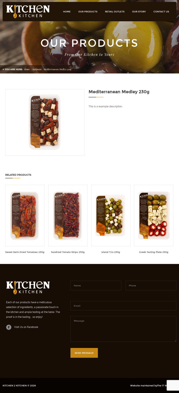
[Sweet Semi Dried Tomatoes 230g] (25, 215)
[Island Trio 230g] (111, 215)
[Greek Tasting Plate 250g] (154, 215)
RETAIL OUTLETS (114, 11)
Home (67, 11)
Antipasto (36, 69)
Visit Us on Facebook (26, 327)
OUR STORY (139, 11)
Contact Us (161, 11)
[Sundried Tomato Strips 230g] (68, 215)
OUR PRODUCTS (87, 11)
